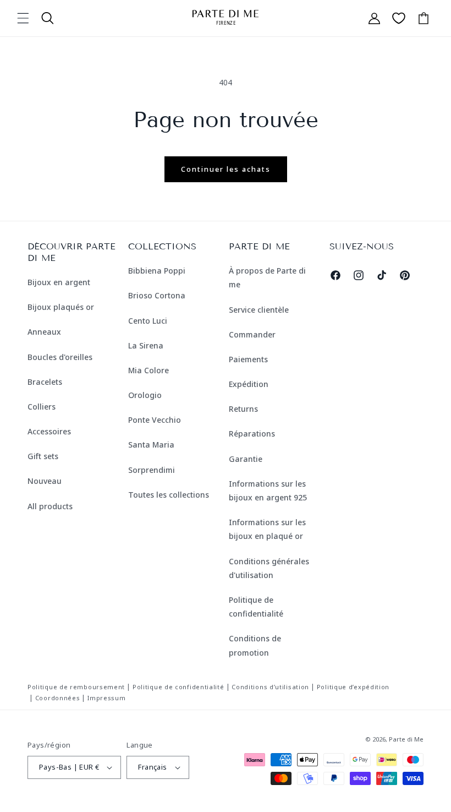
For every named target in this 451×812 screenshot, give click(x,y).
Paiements (248, 359)
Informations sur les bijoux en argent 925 (268, 490)
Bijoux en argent (59, 282)
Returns (243, 409)
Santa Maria (151, 444)
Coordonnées (57, 698)
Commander (252, 334)
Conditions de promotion (255, 645)
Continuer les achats (226, 169)
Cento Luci (147, 320)
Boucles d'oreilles (60, 357)
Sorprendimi (151, 470)
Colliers (42, 406)
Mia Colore (148, 370)
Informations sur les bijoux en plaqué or (267, 529)
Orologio (145, 395)
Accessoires (49, 431)
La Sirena (145, 345)
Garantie (245, 459)
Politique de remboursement (76, 687)
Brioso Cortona (156, 295)
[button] (23, 18)
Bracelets (45, 382)
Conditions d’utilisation (270, 687)
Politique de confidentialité (256, 607)
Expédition (248, 384)
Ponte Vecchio (154, 420)
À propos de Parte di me (267, 277)
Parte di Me (406, 739)
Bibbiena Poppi (156, 270)
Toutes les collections (168, 494)
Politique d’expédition (353, 687)
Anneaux (44, 331)
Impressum (106, 698)
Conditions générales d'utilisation (269, 568)
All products (50, 506)
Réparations (252, 433)
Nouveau (45, 481)
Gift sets (43, 456)
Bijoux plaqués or (61, 307)
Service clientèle (259, 309)
